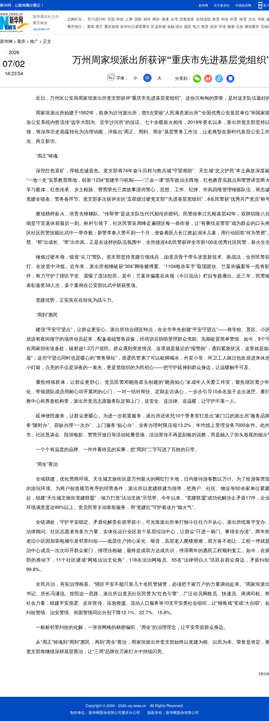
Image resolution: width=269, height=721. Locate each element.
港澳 (165, 19)
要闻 (90, 26)
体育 (243, 19)
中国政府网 (243, 5)
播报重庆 (252, 26)
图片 (99, 26)
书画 (261, 19)
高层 (111, 19)
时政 (120, 19)
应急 (239, 26)
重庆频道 (40, 22)
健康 (231, 26)
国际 (138, 19)
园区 (188, 26)
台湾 (174, 19)
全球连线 (203, 19)
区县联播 (158, 26)
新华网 (203, 5)
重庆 (21, 41)
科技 (225, 19)
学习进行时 (96, 19)
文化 (252, 19)
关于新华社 (222, 5)
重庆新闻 (111, 26)
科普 (233, 19)
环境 (222, 26)
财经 (147, 19)
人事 (129, 19)
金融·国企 (175, 26)
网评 (156, 19)
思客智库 (186, 19)
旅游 (213, 26)
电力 (196, 26)
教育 (216, 19)
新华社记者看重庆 (135, 26)
